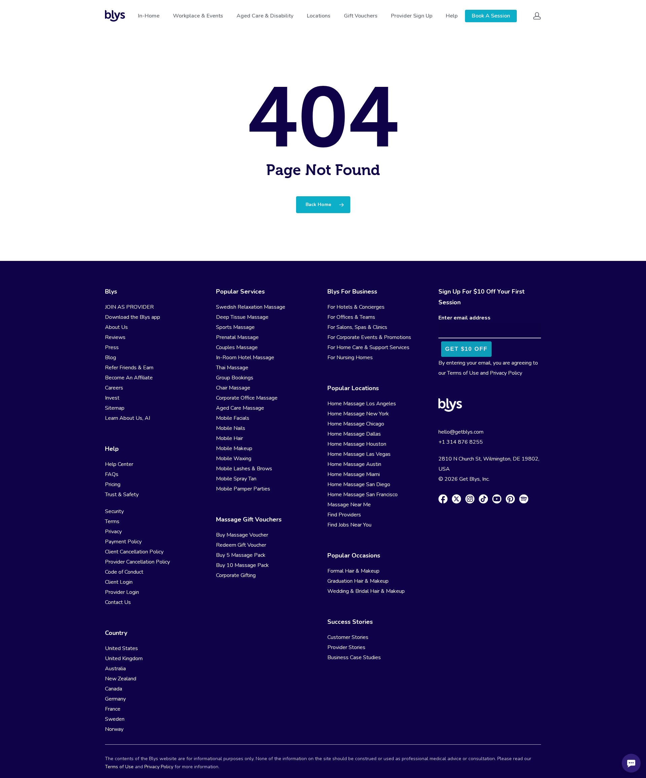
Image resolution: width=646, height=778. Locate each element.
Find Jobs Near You (349, 525)
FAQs (111, 474)
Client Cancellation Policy (134, 551)
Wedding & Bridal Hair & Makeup (366, 591)
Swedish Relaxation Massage (250, 307)
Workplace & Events (198, 16)
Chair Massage (233, 388)
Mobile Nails (230, 428)
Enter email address (464, 318)
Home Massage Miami (353, 474)
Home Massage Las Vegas (359, 454)
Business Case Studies (354, 657)
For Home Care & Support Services (368, 347)
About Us (116, 327)
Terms (112, 521)
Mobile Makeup (234, 448)
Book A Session (491, 16)
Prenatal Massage (237, 337)
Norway (114, 729)
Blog (110, 357)
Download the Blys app (132, 317)
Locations (318, 16)
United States (121, 648)
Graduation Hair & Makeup (358, 581)
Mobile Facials (232, 418)
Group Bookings (234, 377)
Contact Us (118, 602)
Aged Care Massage (240, 408)
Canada (113, 688)
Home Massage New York (358, 413)
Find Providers (344, 514)
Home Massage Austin (354, 464)
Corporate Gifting (236, 575)
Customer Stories (347, 637)
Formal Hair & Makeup (353, 571)
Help (452, 16)
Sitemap (114, 408)
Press (112, 347)
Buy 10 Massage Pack (242, 565)
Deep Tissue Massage (242, 317)
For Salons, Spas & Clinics (357, 327)
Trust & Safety (122, 494)
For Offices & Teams (351, 317)
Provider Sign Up (411, 16)
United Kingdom (124, 658)
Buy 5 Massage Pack (240, 555)
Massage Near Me (349, 504)
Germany (115, 699)
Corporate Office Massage (247, 398)
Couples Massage (237, 347)
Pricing (112, 484)
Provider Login (122, 592)
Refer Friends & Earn (129, 367)
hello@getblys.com (460, 432)
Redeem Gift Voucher (241, 545)
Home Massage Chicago (355, 424)
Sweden (114, 719)
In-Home (148, 16)
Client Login (119, 582)
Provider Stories (346, 647)
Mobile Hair (229, 438)
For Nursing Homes (350, 357)
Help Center (119, 464)
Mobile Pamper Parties (243, 489)
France (112, 709)
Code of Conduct (124, 572)
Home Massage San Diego (358, 484)
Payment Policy (123, 541)
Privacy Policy (506, 373)
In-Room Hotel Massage (245, 357)
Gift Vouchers (361, 16)
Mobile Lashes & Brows (244, 468)
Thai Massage (232, 367)
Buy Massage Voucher (242, 535)
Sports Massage (235, 327)
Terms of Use (463, 373)
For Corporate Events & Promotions (369, 337)
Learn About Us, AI (127, 418)
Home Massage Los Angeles (361, 403)
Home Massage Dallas (354, 434)
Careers (114, 388)
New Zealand (120, 678)
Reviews (115, 337)
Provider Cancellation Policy (137, 562)
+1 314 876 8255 (460, 442)
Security (114, 511)
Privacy (113, 531)
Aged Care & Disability (265, 16)
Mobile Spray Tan (236, 478)
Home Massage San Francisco (362, 494)
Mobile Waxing (233, 458)
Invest (112, 398)
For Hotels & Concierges (356, 307)
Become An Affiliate (129, 377)
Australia (115, 668)
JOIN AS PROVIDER (129, 307)
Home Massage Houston (356, 444)
